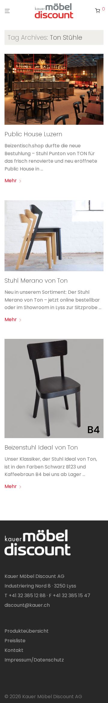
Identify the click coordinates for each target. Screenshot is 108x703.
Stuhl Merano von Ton (36, 280)
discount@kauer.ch (27, 605)
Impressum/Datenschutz (34, 659)
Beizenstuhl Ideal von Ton (41, 447)
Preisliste (15, 640)
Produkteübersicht (26, 631)
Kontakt (13, 650)
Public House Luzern (33, 134)
